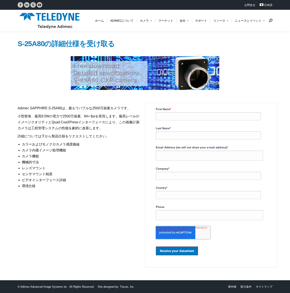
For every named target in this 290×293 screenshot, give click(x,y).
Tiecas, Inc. (127, 286)
